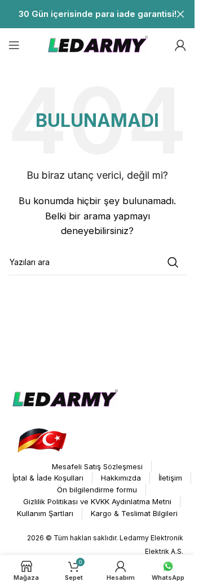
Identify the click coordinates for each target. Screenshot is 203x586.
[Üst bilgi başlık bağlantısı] (97, 14)
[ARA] (173, 262)
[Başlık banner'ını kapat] (180, 14)
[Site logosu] (97, 44)
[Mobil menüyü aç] (14, 45)
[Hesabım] (180, 45)
